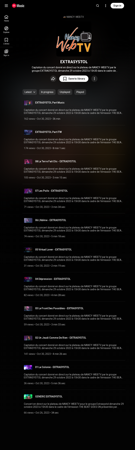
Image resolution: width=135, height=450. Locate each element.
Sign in (117, 5)
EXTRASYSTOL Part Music (50, 102)
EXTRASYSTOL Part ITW (48, 132)
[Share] (53, 78)
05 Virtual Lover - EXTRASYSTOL (53, 249)
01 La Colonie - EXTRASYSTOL (52, 367)
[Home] (18, 6)
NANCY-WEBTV (75, 16)
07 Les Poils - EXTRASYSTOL (51, 190)
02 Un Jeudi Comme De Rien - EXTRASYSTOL (60, 337)
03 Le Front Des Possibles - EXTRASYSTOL (59, 308)
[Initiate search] (97, 5)
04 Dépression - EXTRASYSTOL (52, 279)
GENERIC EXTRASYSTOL (48, 396)
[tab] (47, 92)
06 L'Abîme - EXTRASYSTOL (50, 220)
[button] (73, 78)
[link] (6, 18)
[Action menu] (94, 78)
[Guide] (6, 6)
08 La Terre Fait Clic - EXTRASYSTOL (55, 161)
